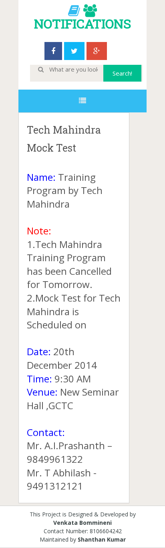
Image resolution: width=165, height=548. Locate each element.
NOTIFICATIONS (82, 23)
